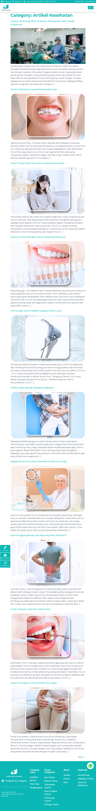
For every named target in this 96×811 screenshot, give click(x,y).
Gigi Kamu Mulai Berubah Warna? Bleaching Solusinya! (38, 237)
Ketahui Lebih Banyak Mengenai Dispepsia (32, 387)
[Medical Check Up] (5, 555)
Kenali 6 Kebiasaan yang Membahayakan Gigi (33, 89)
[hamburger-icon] (91, 7)
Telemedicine (5, 565)
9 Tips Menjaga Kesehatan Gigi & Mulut (30, 609)
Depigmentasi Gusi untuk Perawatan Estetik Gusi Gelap (38, 461)
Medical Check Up (5, 558)
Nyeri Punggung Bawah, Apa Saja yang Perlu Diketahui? (38, 535)
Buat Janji (5, 550)
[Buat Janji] (5, 547)
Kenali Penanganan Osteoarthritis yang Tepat (33, 683)
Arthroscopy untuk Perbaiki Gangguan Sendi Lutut (36, 311)
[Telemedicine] (5, 562)
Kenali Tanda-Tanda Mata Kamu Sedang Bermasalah (37, 163)
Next (82, 757)
